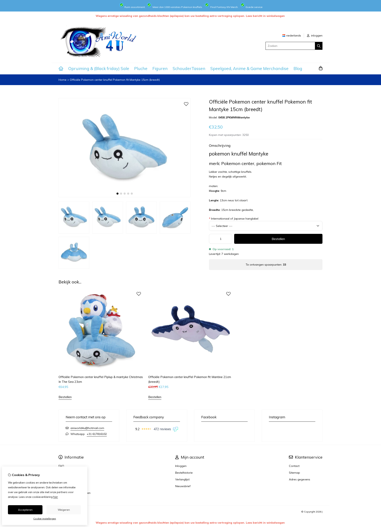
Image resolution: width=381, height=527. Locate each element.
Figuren (160, 68)
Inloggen (181, 466)
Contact (294, 466)
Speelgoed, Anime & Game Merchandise (249, 68)
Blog (297, 68)
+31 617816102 (97, 434)
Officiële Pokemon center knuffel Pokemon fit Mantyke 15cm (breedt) (115, 80)
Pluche (140, 68)
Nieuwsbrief (182, 486)
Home (62, 80)
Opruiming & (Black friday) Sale (98, 68)
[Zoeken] (318, 46)
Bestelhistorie (184, 472)
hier (55, 496)
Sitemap (294, 472)
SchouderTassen (189, 68)
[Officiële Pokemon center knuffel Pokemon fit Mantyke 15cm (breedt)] (124, 196)
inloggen (316, 35)
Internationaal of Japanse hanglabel (233, 218)
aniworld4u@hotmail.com (87, 428)
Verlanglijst (182, 479)
